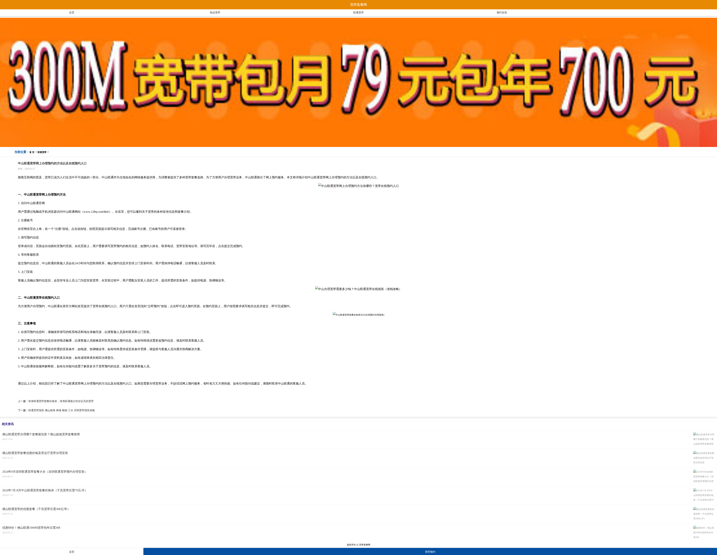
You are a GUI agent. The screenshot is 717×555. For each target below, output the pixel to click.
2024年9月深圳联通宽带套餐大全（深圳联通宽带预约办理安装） (44, 471)
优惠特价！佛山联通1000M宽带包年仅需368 (31, 527)
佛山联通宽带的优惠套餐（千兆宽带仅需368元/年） (36, 509)
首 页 (31, 152)
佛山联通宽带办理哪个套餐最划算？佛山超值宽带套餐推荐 (41, 434)
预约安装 (502, 12)
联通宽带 (358, 12)
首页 (71, 12)
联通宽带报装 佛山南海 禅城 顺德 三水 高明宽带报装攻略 (61, 410)
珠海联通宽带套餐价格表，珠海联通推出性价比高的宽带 (61, 401)
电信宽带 (215, 12)
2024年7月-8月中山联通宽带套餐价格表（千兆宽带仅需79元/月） (45, 490)
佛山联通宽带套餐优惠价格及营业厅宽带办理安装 (35, 453)
